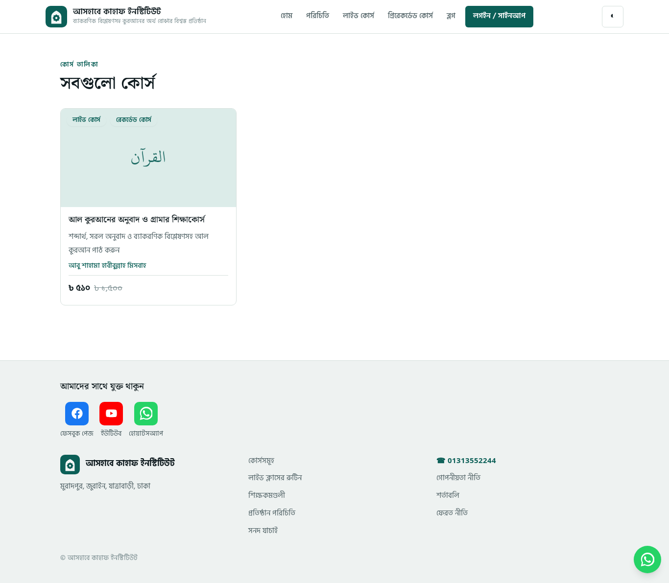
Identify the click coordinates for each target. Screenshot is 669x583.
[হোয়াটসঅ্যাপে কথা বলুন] (647, 559)
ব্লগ (451, 16)
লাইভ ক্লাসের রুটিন (275, 478)
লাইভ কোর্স (358, 16)
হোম (286, 16)
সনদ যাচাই (263, 531)
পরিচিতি (317, 16)
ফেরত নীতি (452, 513)
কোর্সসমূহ (261, 461)
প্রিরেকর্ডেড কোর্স (410, 16)
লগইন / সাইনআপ (499, 16)
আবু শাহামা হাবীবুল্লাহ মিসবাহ (107, 266)
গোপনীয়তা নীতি (458, 478)
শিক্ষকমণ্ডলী (266, 496)
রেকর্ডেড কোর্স (133, 120)
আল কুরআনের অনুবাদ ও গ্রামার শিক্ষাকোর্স (137, 220)
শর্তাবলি (447, 496)
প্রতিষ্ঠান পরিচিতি (271, 513)
